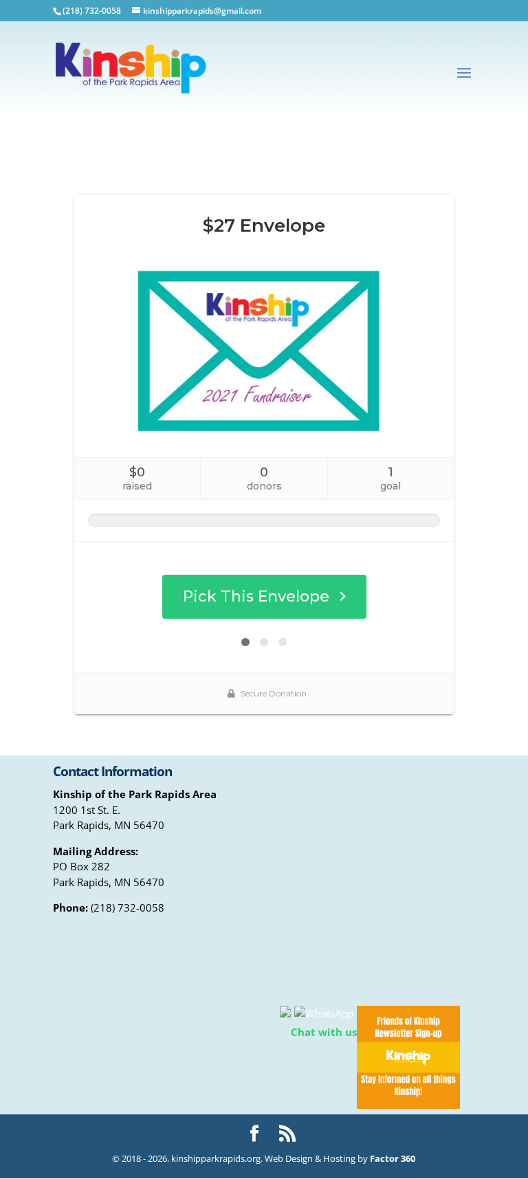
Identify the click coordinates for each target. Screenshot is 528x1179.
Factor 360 (392, 1158)
